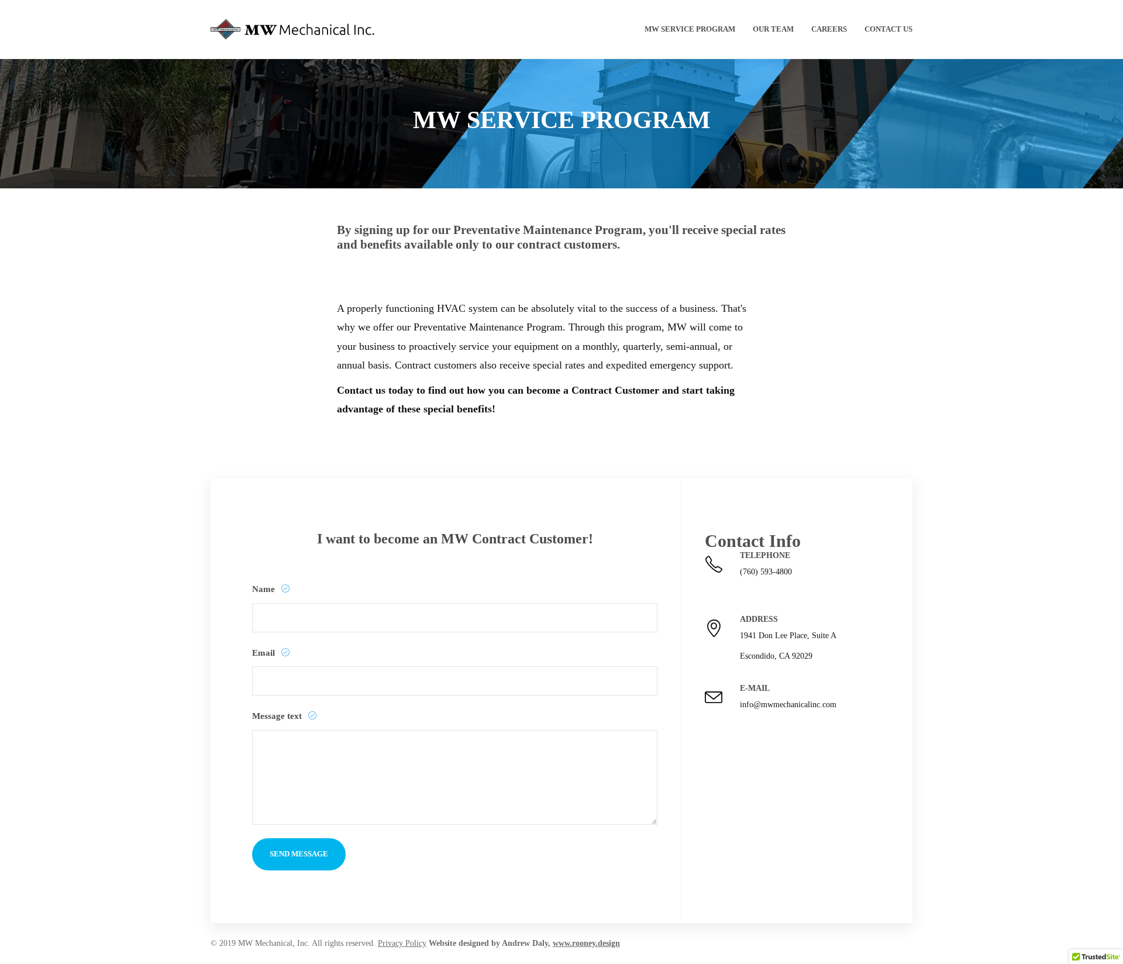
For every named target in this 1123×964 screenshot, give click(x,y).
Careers (829, 29)
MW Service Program (690, 29)
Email (264, 652)
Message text (278, 716)
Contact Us (888, 29)
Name (264, 589)
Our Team (773, 29)
